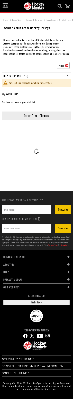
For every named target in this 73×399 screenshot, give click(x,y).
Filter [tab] (61, 65)
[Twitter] (32, 336)
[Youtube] (40, 336)
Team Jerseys (52, 19)
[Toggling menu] (5, 6)
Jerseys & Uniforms (34, 19)
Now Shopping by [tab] (14, 76)
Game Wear (17, 19)
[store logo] (34, 6)
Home (6, 19)
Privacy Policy (65, 245)
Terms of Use (53, 245)
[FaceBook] (25, 336)
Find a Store (36, 302)
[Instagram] (47, 336)
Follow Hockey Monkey (36, 330)
